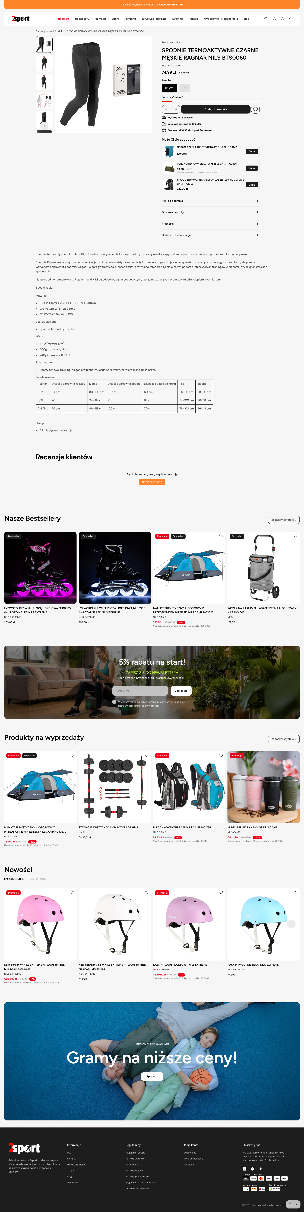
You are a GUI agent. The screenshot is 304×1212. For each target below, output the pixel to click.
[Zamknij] (214, 568)
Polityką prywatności (195, 623)
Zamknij (196, 635)
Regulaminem (174, 623)
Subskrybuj (164, 635)
